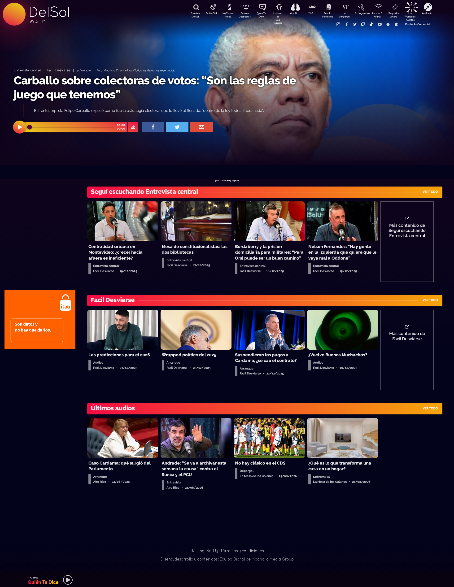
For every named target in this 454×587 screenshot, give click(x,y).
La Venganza (344, 15)
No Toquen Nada (228, 15)
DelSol (49, 11)
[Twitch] (363, 24)
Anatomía (427, 13)
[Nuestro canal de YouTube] (379, 24)
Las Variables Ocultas (410, 15)
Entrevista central (27, 70)
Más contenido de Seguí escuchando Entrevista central (407, 230)
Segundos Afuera (393, 15)
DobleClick (211, 13)
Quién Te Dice (261, 15)
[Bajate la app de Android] (387, 24)
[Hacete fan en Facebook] (346, 24)
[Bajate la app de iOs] (396, 24)
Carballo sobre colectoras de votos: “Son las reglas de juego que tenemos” (155, 87)
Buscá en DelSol (195, 15)
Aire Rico (294, 13)
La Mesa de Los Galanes (277, 15)
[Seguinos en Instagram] (338, 24)
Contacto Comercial (417, 24)
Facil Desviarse (58, 70)
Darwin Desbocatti (245, 15)
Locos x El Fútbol (377, 15)
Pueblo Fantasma (327, 15)
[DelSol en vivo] (227, 580)
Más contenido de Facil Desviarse (407, 336)
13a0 (311, 13)
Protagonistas (361, 13)
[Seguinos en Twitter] (354, 24)
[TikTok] (371, 24)
